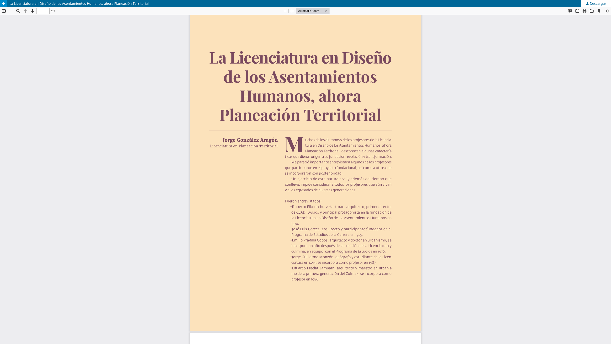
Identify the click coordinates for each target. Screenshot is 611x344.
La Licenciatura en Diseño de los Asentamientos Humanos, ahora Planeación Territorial (79, 3)
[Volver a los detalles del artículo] (3, 3)
